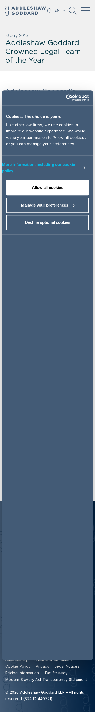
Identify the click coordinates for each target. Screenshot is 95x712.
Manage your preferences (44, 205)
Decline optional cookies (47, 222)
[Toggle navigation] (85, 10)
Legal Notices (67, 666)
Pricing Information (22, 673)
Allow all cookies (47, 187)
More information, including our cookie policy (38, 167)
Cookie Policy (18, 666)
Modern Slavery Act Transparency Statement (46, 679)
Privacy (42, 666)
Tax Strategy (56, 673)
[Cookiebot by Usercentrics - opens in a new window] (67, 97)
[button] (73, 12)
